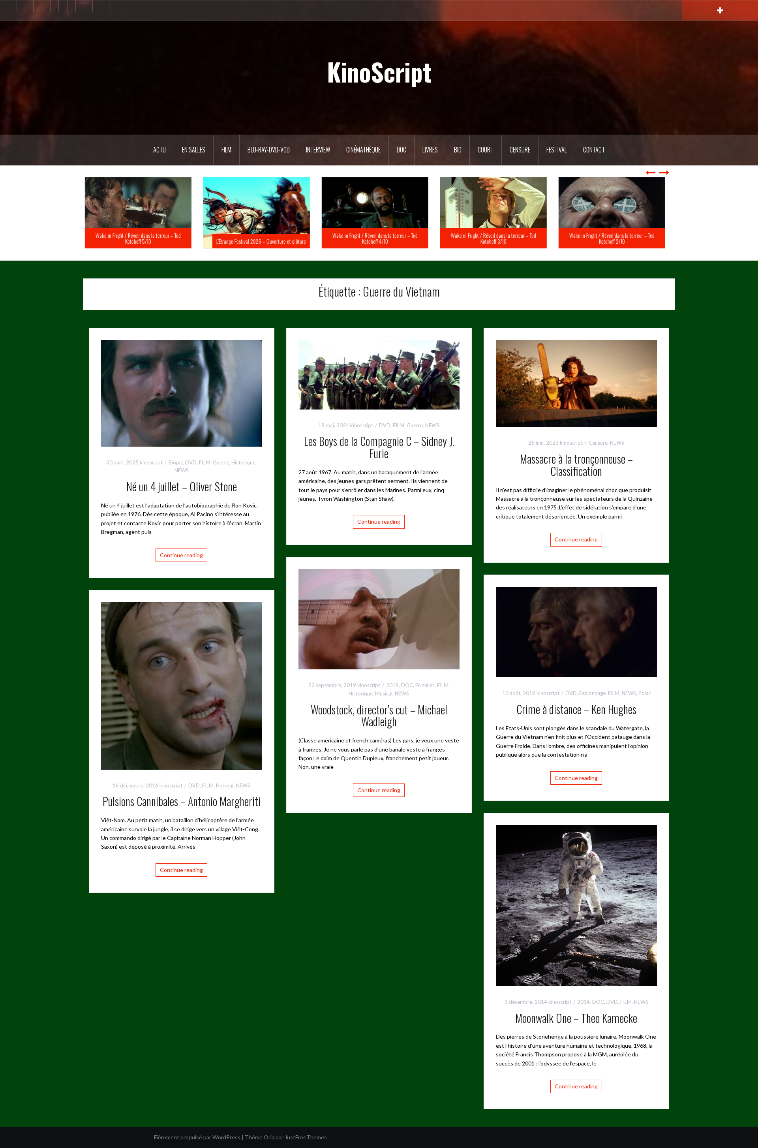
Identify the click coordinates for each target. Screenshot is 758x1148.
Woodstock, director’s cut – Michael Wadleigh (379, 715)
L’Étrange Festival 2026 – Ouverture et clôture (265, 241)
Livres (430, 149)
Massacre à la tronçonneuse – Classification (576, 465)
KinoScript (379, 71)
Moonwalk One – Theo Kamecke (576, 1018)
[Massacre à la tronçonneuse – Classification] (576, 383)
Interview (318, 149)
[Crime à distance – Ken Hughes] (576, 631)
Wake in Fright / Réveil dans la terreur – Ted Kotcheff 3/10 (497, 238)
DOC (401, 149)
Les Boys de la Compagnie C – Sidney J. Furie (379, 447)
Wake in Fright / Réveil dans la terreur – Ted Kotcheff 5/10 (142, 238)
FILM (226, 149)
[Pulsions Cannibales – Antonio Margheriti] (181, 685)
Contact (594, 149)
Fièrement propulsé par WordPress (197, 1137)
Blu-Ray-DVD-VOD (269, 149)
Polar (644, 693)
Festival (556, 149)
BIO (458, 149)
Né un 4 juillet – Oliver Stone (181, 486)
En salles (193, 149)
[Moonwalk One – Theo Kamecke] (576, 904)
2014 (583, 1002)
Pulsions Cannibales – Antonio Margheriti (182, 801)
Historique (243, 462)
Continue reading (181, 555)
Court (485, 149)
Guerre (221, 462)
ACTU (159, 149)
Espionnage (592, 693)
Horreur (225, 785)
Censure (520, 149)
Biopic (176, 462)
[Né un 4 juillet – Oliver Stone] (181, 392)
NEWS (181, 470)
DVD (191, 462)
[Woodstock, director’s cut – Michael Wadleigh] (379, 618)
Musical (383, 693)
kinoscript (151, 462)
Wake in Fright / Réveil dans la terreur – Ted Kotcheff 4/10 (379, 238)
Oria (269, 1137)
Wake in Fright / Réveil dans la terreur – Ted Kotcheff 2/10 (616, 238)
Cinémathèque (363, 149)
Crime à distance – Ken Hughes (576, 709)
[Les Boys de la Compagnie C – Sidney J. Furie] (379, 373)
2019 (392, 685)
